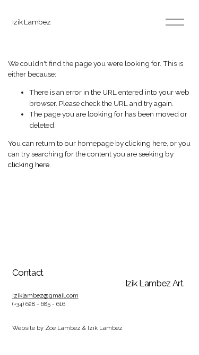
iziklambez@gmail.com (45, 295)
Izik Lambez (31, 22)
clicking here (146, 143)
